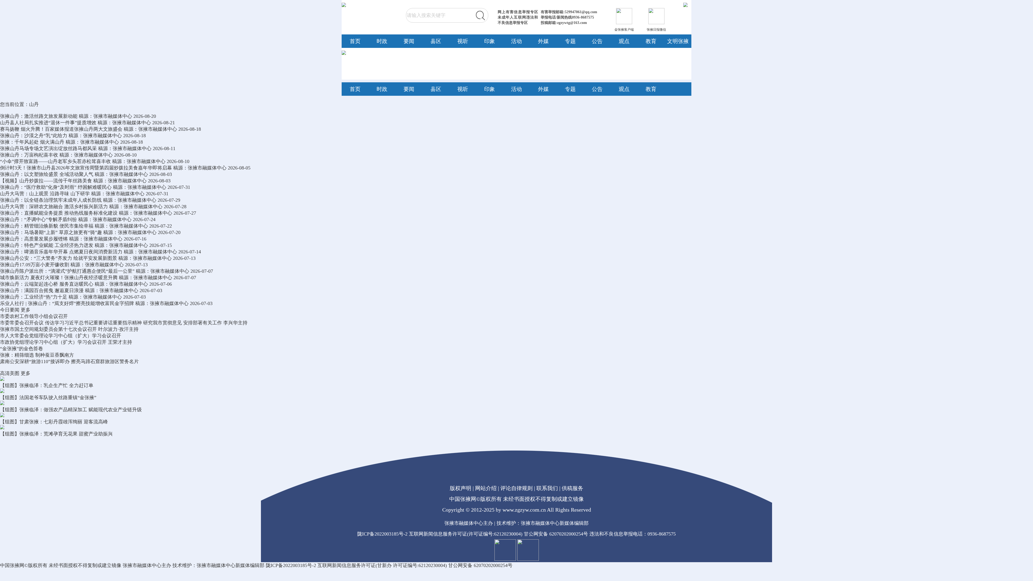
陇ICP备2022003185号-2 (382, 534)
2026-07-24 (144, 219)
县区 (435, 41)
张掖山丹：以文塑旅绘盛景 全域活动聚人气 (46, 174)
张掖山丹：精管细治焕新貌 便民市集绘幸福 (46, 226)
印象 (489, 41)
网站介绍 (486, 488)
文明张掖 (678, 41)
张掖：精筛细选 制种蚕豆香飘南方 (37, 355)
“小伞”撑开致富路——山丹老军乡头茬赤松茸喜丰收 (55, 161)
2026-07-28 (175, 206)
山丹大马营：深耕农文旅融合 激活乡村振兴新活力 (54, 206)
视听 (462, 41)
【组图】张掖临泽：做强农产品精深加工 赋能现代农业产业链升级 (71, 409)
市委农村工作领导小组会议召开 (34, 316)
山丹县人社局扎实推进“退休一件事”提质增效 (48, 122)
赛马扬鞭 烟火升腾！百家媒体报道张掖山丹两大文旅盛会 (61, 129)
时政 (382, 41)
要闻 (409, 41)
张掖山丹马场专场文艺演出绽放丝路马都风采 (48, 148)
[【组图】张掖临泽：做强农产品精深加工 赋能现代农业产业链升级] (2, 403)
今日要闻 (9, 310)
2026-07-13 (184, 258)
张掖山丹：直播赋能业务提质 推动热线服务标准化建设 (59, 213)
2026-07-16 (135, 239)
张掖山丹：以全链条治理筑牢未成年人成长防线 (51, 200)
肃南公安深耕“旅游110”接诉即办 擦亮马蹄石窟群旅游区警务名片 (69, 361)
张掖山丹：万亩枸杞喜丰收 (29, 155)
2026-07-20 (169, 232)
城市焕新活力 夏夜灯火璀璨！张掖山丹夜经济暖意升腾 (59, 277)
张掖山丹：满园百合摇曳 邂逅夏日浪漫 (42, 290)
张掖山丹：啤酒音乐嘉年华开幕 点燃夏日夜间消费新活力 (61, 251)
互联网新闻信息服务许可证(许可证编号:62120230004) (465, 534)
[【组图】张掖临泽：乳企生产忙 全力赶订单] (2, 379)
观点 (624, 41)
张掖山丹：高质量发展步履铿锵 (34, 239)
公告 (597, 41)
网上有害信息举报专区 (518, 12)
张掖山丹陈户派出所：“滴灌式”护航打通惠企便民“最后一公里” (67, 271)
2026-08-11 (164, 148)
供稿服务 (572, 488)
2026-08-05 (239, 168)
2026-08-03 (160, 174)
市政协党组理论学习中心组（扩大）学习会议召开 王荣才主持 (66, 342)
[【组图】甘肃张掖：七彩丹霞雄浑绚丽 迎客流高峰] (2, 415)
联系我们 (547, 488)
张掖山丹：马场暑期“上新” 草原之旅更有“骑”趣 (51, 232)
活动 (516, 41)
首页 (355, 41)
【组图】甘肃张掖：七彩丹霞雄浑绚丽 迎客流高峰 (54, 421)
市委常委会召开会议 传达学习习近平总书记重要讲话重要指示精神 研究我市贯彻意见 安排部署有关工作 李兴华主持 (123, 322)
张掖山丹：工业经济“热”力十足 (33, 297)
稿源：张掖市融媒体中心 (105, 116)
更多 (25, 310)
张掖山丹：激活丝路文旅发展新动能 (38, 116)
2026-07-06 (160, 284)
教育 (651, 41)
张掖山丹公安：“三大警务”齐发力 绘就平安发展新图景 (58, 258)
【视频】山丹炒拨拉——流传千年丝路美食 (46, 180)
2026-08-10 (125, 155)
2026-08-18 (189, 129)
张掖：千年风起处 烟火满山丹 (32, 142)
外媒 (543, 41)
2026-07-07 (201, 271)
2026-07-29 (169, 200)
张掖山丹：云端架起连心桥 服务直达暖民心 (46, 284)
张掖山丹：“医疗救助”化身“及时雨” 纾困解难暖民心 (56, 187)
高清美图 (9, 373)
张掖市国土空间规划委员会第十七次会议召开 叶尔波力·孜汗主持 (69, 329)
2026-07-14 (189, 251)
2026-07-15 (160, 245)
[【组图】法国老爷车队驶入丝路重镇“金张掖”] (2, 391)
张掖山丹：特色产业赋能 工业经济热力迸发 (46, 245)
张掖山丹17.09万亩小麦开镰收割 (34, 264)
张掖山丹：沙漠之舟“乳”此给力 (33, 135)
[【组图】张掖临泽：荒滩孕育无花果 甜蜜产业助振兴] (2, 427)
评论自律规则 (516, 488)
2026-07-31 (179, 187)
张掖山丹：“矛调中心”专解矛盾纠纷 (38, 219)
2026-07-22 (160, 226)
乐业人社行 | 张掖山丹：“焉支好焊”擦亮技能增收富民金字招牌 (67, 303)
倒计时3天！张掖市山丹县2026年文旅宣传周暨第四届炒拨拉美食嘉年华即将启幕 (86, 168)
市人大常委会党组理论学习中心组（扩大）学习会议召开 (60, 335)
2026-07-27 (185, 213)
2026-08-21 (163, 122)
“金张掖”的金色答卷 (21, 348)
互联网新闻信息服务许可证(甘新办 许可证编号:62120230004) (382, 565)
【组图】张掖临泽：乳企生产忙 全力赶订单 (46, 385)
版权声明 (460, 488)
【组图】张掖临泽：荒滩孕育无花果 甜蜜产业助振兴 (56, 434)
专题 (570, 41)
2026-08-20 (144, 116)
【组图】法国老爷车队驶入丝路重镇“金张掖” (48, 397)
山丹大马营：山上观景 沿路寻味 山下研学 (45, 193)
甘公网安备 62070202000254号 (556, 534)
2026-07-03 (151, 290)
